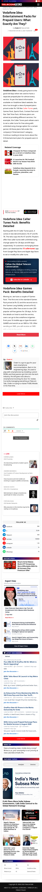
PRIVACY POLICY (21, 890)
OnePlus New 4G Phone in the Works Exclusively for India (19, 708)
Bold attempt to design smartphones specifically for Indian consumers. (15, 494)
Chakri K (18, 28)
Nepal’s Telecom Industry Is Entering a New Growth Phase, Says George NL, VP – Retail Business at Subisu (11, 826)
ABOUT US (7, 888)
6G (5, 865)
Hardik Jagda (8, 457)
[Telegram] (15, 351)
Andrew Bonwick (10, 471)
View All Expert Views (21, 646)
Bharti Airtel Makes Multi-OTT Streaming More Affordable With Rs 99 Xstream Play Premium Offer (27, 566)
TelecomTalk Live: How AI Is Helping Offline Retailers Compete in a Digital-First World (30, 825)
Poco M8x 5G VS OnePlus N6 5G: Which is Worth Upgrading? (20, 663)
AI (16, 871)
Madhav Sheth (9, 487)
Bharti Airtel (7, 868)
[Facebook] (8, 346)
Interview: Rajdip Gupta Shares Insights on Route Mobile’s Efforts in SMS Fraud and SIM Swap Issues (30, 851)
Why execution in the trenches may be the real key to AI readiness (16, 508)
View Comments (21, 438)
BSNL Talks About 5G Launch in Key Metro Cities (21, 677)
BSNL (17, 868)
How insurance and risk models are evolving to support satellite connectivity (16, 480)
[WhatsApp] (32, 346)
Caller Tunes (28, 108)
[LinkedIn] (26, 346)
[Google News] (24, 350)
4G (28, 865)
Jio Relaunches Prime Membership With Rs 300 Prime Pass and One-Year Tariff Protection (21, 694)
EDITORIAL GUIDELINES (19, 888)
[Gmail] (20, 346)
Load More (21, 394)
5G (16, 865)
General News (31, 871)
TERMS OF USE (32, 888)
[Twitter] (14, 346)
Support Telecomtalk (9, 1)
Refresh (7, 656)
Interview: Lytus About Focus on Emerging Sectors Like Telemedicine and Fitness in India (11, 851)
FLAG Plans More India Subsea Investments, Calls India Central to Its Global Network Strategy (20, 803)
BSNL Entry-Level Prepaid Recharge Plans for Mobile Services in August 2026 (20, 723)
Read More (21, 335)
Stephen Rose (9, 501)
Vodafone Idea (31, 868)
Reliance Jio (7, 871)
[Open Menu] (38, 4)
